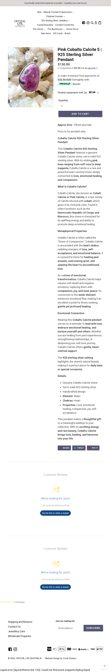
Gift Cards (58, 33)
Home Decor (72, 29)
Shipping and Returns (20, 621)
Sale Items (46, 33)
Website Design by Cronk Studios (60, 658)
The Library (38, 29)
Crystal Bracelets (45, 25)
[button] (80, 68)
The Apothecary (55, 29)
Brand (67, 33)
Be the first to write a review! (55, 513)
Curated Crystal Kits (64, 25)
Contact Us (14, 626)
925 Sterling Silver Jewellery (54, 20)
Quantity (63, 100)
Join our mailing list (65, 621)
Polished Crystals (54, 16)
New (39, 12)
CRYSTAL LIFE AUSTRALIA (28, 658)
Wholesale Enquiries (19, 636)
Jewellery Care (16, 631)
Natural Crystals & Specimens (58, 12)
